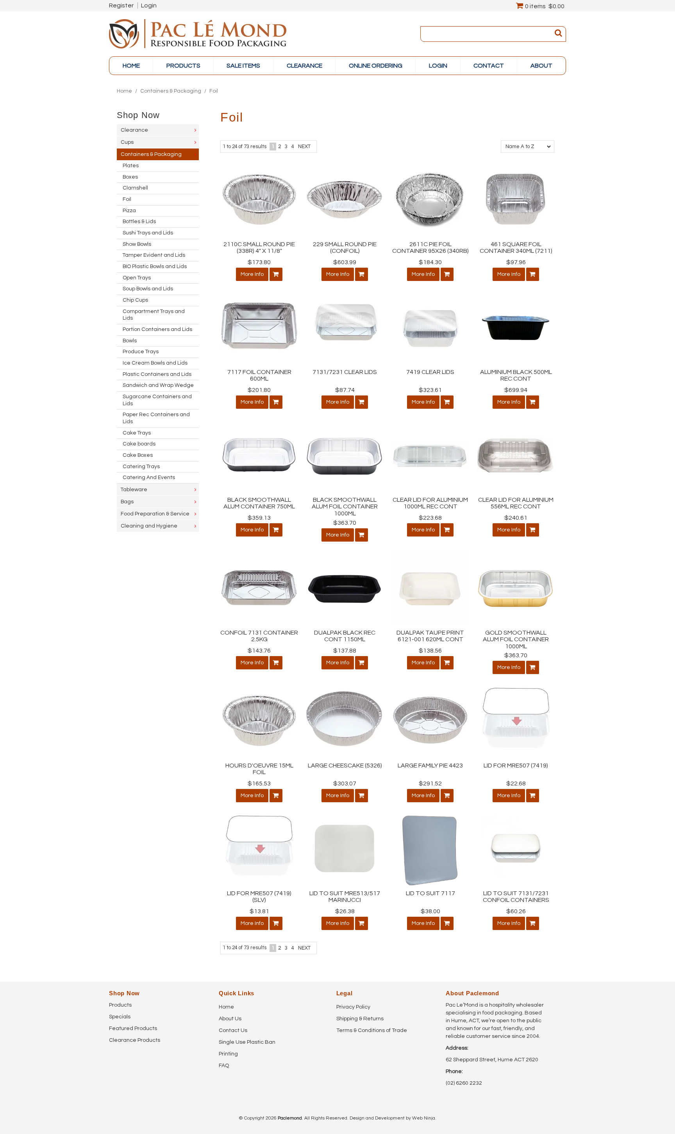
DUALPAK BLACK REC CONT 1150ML (344, 636)
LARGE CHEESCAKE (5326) (345, 765)
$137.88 (344, 650)
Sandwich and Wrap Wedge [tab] (158, 385)
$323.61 (430, 390)
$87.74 (345, 390)
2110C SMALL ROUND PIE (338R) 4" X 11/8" (259, 247)
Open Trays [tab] (137, 278)
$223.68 (430, 518)
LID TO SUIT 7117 (430, 893)
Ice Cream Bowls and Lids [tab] (155, 363)
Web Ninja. (424, 1118)
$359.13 (259, 518)
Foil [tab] (127, 199)
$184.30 (430, 262)
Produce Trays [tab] (141, 351)
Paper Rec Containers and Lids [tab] (156, 418)
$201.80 (259, 390)
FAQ (224, 1065)
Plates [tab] (131, 165)
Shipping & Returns (360, 1018)
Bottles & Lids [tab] (139, 221)
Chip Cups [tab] (135, 300)
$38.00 (430, 911)
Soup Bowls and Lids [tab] (148, 289)
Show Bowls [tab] (137, 244)
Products (120, 1005)
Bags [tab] (127, 501)
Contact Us (233, 1030)
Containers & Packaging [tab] (151, 154)
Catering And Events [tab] (149, 477)
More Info (252, 274)
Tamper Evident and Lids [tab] (154, 255)
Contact (488, 66)
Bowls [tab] (130, 340)
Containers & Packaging (170, 91)
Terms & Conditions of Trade (371, 1030)
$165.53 (259, 783)
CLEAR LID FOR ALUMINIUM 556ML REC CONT (516, 503)
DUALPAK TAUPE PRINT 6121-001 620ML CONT (430, 636)
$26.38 (345, 911)
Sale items (243, 66)
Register (121, 5)
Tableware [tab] (134, 489)
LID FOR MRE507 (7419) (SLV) (259, 896)
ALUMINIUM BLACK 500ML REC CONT (516, 375)
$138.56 (430, 650)
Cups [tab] (127, 142)
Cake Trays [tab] (137, 433)
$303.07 (344, 783)
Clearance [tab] (134, 130)
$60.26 (516, 911)
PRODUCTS (183, 66)
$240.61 (515, 518)
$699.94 (515, 390)
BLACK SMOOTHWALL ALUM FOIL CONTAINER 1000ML (345, 507)
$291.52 (430, 783)
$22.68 (516, 783)
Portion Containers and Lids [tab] (157, 329)
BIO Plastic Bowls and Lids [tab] (155, 266)
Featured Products (133, 1028)
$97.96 (516, 262)
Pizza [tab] (129, 210)
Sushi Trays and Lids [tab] (148, 233)
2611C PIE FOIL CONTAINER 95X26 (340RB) (430, 247)
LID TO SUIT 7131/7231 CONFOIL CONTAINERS (516, 896)
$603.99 (344, 262)
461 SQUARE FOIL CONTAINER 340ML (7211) (516, 247)
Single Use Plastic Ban (247, 1042)
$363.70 (344, 523)
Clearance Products (134, 1040)
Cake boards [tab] (139, 444)
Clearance (304, 66)
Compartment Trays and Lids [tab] (154, 315)
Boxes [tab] (130, 177)
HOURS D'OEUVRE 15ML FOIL (259, 769)
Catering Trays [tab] (141, 466)
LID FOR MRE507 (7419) (516, 765)
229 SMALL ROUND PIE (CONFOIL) (345, 247)
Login (149, 5)
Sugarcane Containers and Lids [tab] (157, 400)
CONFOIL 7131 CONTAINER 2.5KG (259, 636)
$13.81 (259, 911)
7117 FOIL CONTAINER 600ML (259, 375)
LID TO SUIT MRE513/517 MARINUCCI (344, 896)
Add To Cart (276, 274)
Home (131, 66)
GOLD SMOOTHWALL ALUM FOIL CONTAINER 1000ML (516, 639)
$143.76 (259, 650)
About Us (230, 1018)
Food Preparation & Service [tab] (155, 514)
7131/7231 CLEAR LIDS (344, 372)
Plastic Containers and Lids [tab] (157, 374)
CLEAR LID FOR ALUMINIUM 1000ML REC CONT (430, 503)
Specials (119, 1017)
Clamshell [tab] (135, 188)
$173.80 (259, 262)
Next (304, 146)
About (541, 66)
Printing (228, 1054)
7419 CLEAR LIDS (430, 372)
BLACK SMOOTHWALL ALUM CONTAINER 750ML (259, 503)
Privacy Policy (353, 1007)
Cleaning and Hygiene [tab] (149, 526)
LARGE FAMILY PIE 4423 (430, 765)
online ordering (375, 66)
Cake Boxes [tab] (138, 455)
